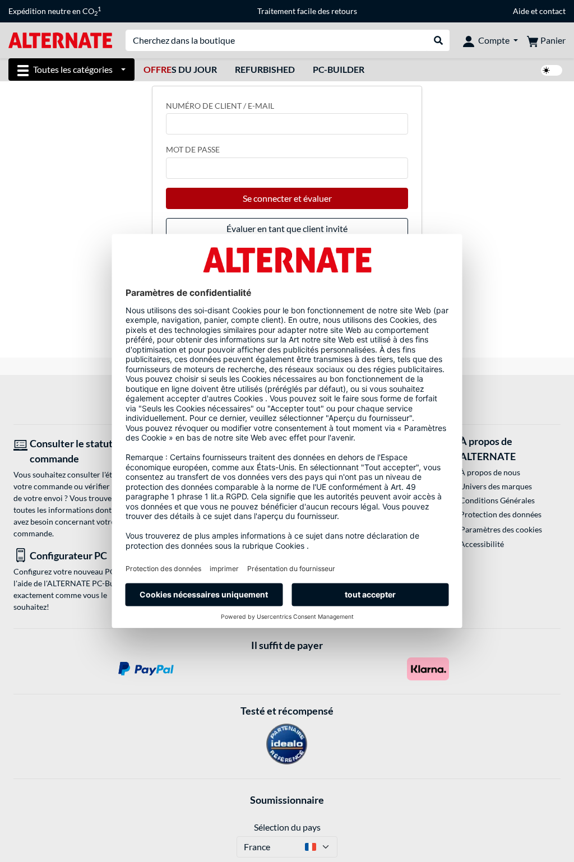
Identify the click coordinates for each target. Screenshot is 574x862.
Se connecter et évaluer (287, 198)
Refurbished (265, 69)
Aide (521, 11)
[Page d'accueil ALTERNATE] (60, 39)
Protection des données (500, 514)
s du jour (180, 69)
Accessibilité (482, 544)
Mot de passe (193, 149)
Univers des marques (496, 486)
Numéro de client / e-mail (220, 105)
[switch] (551, 70)
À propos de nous (490, 472)
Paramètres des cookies (501, 529)
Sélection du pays (287, 827)
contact (552, 11)
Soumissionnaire (287, 800)
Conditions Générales (497, 500)
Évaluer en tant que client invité (287, 228)
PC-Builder (338, 69)
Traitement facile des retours (307, 11)
